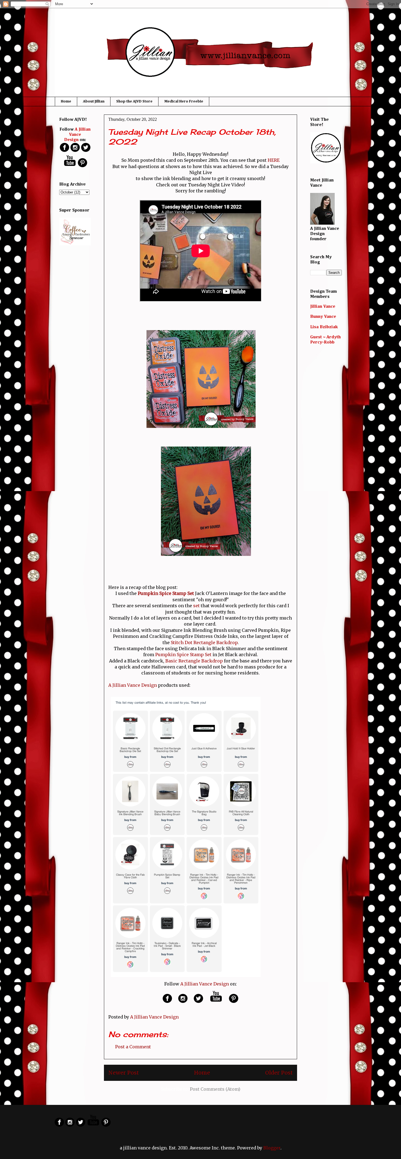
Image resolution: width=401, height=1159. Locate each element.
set (196, 605)
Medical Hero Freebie (183, 101)
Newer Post (123, 1072)
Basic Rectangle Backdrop (194, 661)
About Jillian (93, 101)
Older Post (279, 1072)
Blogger (271, 1148)
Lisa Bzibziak (324, 327)
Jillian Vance (322, 306)
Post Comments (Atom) (215, 1089)
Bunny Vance (323, 317)
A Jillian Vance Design (132, 685)
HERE (274, 160)
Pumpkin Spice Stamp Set (183, 654)
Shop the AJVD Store (134, 101)
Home (66, 101)
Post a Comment (133, 1046)
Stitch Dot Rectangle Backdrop (204, 642)
